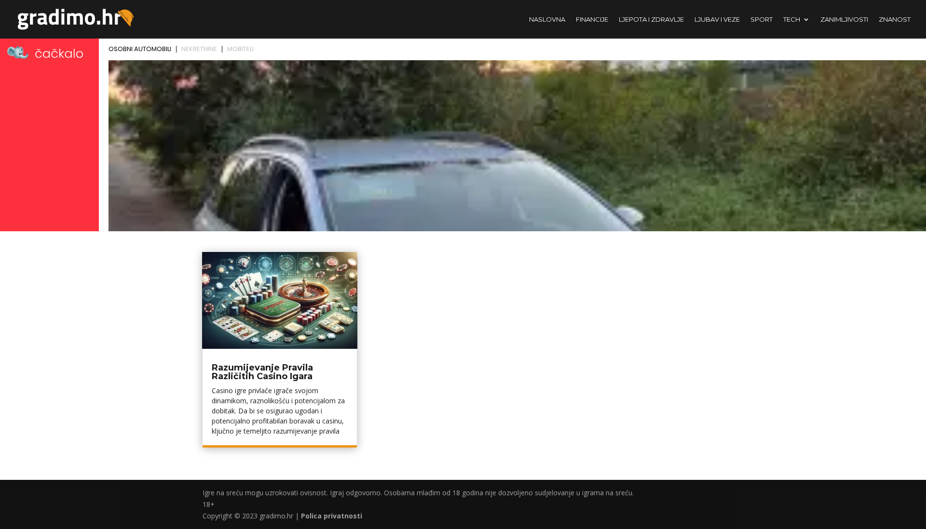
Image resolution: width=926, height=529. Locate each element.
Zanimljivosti (844, 19)
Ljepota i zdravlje (651, 19)
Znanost (895, 19)
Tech (791, 19)
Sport (761, 19)
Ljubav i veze (717, 19)
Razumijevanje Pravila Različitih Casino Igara (262, 372)
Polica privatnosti (331, 515)
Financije (592, 19)
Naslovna (547, 19)
